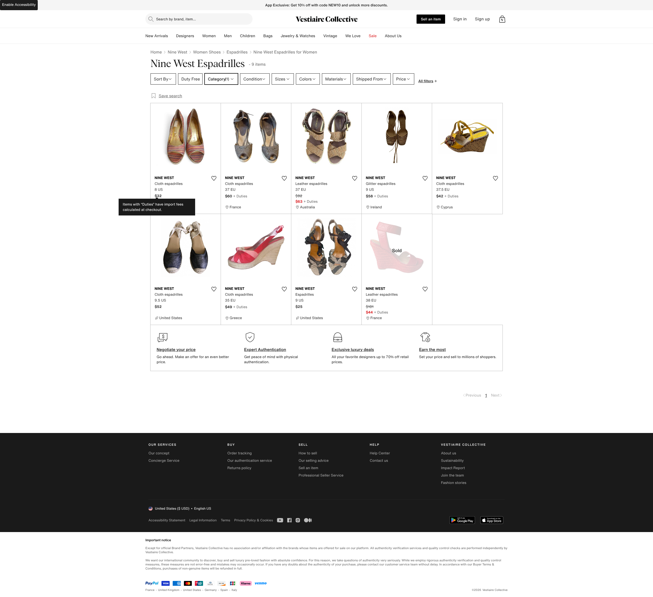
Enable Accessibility (19, 4)
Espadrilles (237, 52)
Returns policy (239, 468)
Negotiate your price (176, 349)
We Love (353, 36)
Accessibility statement (166, 520)
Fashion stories (453, 482)
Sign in (460, 19)
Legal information (203, 520)
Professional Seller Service (320, 475)
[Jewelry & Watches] (319, 36)
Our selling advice (313, 460)
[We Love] (365, 36)
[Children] (259, 36)
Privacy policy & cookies (253, 520)
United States (192, 590)
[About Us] (406, 36)
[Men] (236, 36)
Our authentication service (249, 460)
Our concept (158, 453)
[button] (502, 19)
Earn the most (432, 349)
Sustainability (452, 460)
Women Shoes (207, 52)
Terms (225, 520)
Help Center (380, 453)
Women (209, 36)
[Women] (220, 36)
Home (156, 52)
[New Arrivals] (172, 36)
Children (247, 36)
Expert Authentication (265, 349)
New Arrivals (156, 36)
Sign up (482, 19)
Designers (185, 36)
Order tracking (239, 453)
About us (448, 453)
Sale (373, 36)
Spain (224, 590)
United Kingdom (169, 590)
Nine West (177, 52)
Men (228, 36)
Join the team (452, 475)
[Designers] (198, 36)
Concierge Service (163, 460)
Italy (234, 590)
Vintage (330, 36)
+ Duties (240, 196)
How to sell (307, 453)
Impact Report (453, 468)
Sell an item (431, 19)
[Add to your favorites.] (214, 178)
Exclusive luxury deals (353, 349)
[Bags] (276, 36)
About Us (393, 36)
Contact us (379, 460)
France (150, 590)
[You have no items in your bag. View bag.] (502, 19)
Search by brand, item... (176, 19)
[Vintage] (341, 36)
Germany (211, 590)
